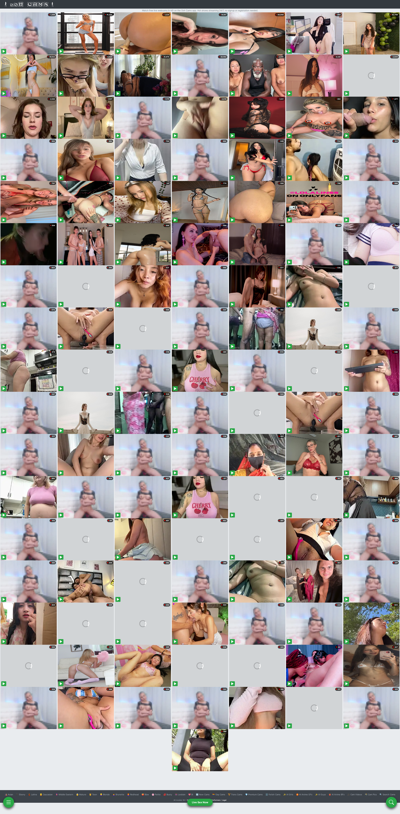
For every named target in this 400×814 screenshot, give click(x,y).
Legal (224, 800)
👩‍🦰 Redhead (133, 794)
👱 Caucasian (46, 794)
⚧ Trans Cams (235, 794)
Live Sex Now (200, 802)
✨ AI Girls (288, 794)
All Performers (214, 800)
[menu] (8, 802)
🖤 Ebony (20, 794)
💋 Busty (167, 794)
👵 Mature (81, 794)
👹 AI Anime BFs (337, 794)
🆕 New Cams (203, 794)
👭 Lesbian (180, 794)
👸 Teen (93, 794)
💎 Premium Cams (254, 794)
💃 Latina (32, 794)
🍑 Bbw (145, 794)
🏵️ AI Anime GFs (304, 794)
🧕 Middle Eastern (64, 794)
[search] (391, 802)
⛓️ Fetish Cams (272, 794)
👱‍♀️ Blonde (105, 794)
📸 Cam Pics (371, 794)
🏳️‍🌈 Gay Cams (218, 794)
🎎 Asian (9, 794)
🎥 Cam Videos (354, 794)
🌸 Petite (156, 794)
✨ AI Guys (320, 794)
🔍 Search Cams (387, 794)
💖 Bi (190, 794)
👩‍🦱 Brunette (118, 794)
